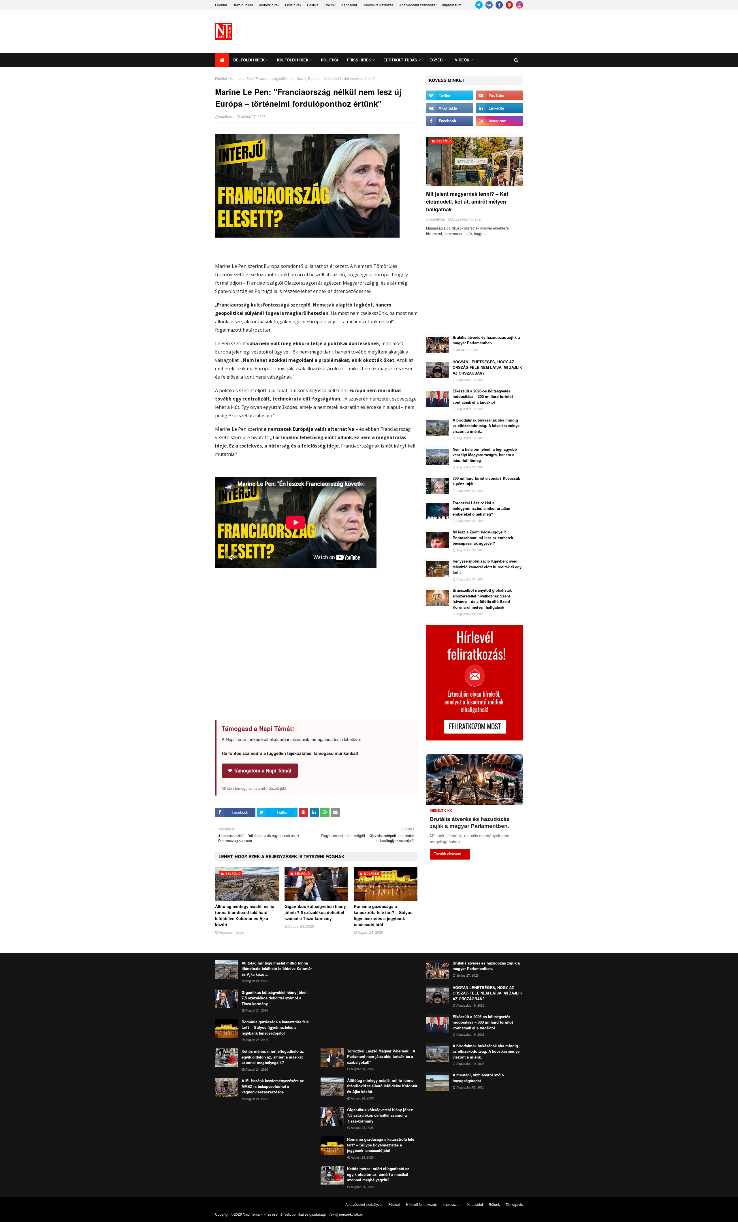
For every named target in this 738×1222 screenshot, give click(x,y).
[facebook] (499, 5)
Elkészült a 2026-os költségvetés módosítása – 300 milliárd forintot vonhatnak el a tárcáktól (483, 396)
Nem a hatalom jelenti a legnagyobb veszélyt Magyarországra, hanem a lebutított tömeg (485, 454)
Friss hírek (293, 4)
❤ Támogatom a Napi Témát (259, 770)
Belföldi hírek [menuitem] (249, 60)
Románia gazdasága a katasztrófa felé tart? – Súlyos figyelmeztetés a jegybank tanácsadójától (383, 915)
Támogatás (514, 1204)
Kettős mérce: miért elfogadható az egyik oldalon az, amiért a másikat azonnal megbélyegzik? (273, 1056)
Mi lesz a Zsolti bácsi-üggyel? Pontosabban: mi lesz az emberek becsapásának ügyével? (483, 537)
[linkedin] (499, 108)
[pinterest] (509, 5)
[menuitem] (222, 60)
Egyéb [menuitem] (436, 60)
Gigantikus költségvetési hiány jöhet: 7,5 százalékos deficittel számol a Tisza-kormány (315, 912)
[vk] (489, 5)
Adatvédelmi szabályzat (417, 4)
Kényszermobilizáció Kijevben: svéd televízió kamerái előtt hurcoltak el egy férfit (487, 566)
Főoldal (221, 4)
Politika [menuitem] (329, 60)
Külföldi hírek (269, 4)
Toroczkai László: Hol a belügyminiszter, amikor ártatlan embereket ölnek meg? (481, 508)
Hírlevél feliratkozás (378, 4)
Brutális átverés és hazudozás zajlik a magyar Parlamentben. (486, 340)
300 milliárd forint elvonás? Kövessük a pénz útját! (486, 481)
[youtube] (499, 95)
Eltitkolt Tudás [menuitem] (400, 60)
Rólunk (330, 4)
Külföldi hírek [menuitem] (292, 60)
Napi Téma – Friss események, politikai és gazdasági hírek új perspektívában (303, 1214)
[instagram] (519, 5)
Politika (313, 4)
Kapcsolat (349, 4)
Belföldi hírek (243, 4)
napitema (226, 116)
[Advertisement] (418, 31)
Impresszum (451, 4)
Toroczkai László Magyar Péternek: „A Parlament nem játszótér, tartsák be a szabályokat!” (381, 1056)
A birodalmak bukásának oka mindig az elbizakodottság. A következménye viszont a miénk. (486, 425)
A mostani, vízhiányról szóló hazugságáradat (478, 1077)
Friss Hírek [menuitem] (359, 60)
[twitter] (479, 5)
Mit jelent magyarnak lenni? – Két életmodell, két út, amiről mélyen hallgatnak (467, 201)
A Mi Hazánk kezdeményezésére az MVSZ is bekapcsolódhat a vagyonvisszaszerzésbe (273, 1086)
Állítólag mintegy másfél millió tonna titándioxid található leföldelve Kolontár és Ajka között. (244, 915)
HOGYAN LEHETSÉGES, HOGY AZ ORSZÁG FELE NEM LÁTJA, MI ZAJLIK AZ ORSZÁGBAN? (487, 367)
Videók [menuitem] (462, 60)
